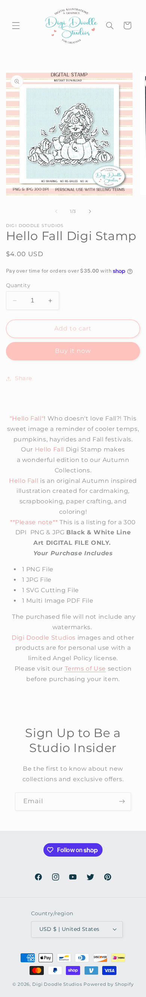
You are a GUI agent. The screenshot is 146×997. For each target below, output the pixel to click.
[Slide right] (90, 212)
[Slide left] (56, 212)
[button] (15, 25)
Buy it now (73, 350)
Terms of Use (85, 668)
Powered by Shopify (108, 984)
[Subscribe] (122, 801)
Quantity (18, 285)
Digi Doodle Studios (57, 984)
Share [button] (23, 378)
